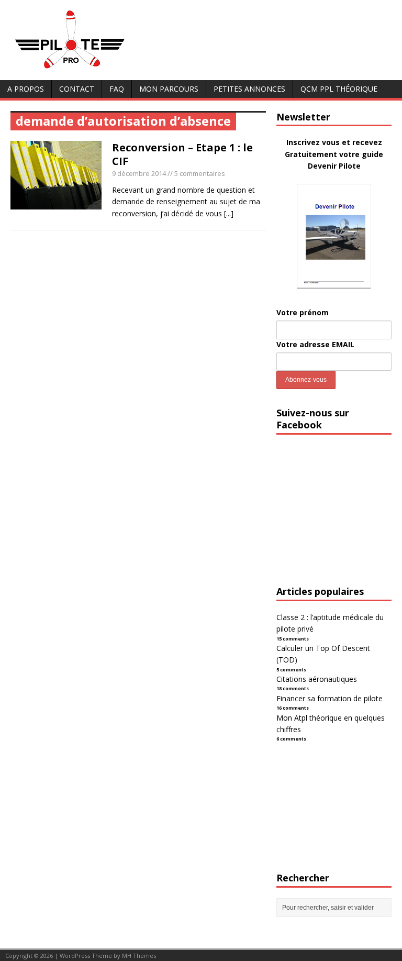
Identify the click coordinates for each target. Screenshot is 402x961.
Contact (76, 89)
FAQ (116, 89)
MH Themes (139, 955)
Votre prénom (302, 312)
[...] (228, 213)
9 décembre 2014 (139, 173)
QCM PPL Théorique (338, 89)
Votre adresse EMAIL (315, 344)
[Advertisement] (339, 519)
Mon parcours (168, 89)
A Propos (25, 89)
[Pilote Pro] (91, 69)
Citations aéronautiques (316, 679)
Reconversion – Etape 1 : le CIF (182, 154)
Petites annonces (249, 89)
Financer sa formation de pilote (329, 698)
